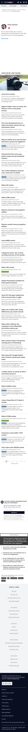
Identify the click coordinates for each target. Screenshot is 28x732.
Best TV (14, 626)
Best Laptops (14, 607)
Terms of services (18, 515)
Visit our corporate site (13, 678)
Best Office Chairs (14, 649)
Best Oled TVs (14, 630)
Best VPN (14, 591)
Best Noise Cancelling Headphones (14, 643)
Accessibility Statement (7, 715)
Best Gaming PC (14, 614)
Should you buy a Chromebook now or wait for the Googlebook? (14, 553)
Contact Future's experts (8, 693)
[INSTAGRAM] (9, 28)
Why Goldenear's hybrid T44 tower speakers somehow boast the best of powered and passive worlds (14, 567)
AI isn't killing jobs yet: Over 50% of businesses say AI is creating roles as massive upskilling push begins (14, 560)
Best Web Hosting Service (14, 598)
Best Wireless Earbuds (14, 646)
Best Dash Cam (14, 659)
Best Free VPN (14, 594)
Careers (4, 719)
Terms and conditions (7, 699)
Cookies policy (5, 706)
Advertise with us (6, 709)
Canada (3, 580)
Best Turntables (14, 639)
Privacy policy (5, 702)
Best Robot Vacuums (14, 665)
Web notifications (6, 712)
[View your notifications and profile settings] (18, 2)
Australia (4, 578)
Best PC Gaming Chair (14, 617)
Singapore (21, 578)
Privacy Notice (19, 516)
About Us (4, 689)
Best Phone (14, 623)
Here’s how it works (16, 11)
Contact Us (4, 696)
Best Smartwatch (14, 633)
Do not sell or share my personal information (13, 722)
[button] (26, 2)
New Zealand (14, 578)
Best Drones (14, 662)
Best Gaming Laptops (14, 610)
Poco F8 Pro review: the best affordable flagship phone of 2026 (14, 548)
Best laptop (24, 6)
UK (8, 578)
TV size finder (13, 6)
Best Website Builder (14, 601)
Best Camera (14, 655)
